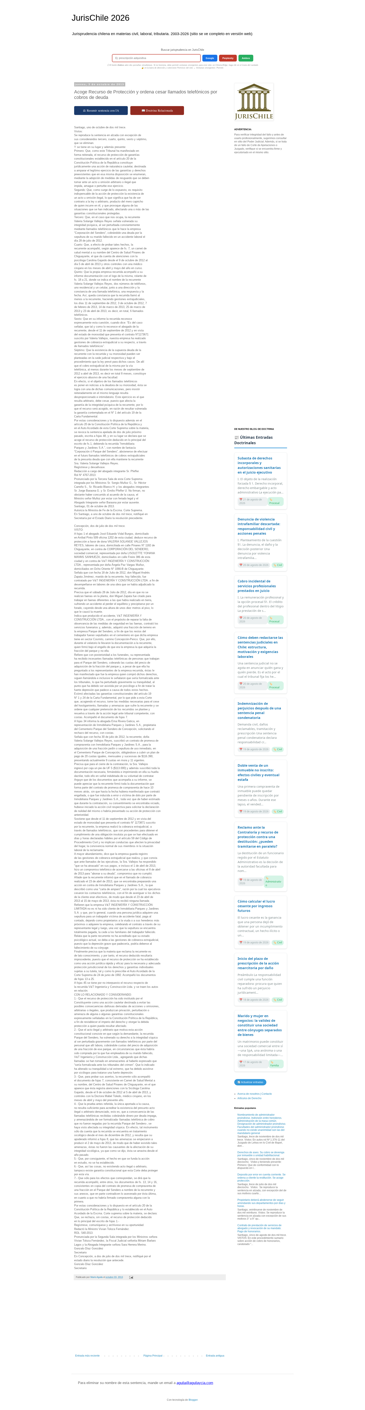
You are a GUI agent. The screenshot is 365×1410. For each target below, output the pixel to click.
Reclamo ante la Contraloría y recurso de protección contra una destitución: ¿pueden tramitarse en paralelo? (258, 837)
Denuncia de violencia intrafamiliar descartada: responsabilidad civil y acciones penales (259, 526)
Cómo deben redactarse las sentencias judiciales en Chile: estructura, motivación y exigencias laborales (260, 647)
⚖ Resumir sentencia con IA (101, 110)
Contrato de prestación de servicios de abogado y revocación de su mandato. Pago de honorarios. (259, 1228)
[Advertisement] (149, 1319)
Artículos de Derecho (249, 1098)
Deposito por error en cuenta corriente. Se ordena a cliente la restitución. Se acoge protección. (261, 1177)
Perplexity (227, 58)
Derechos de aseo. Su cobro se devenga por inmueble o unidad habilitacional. (260, 1154)
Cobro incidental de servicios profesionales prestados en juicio (257, 586)
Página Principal (152, 1355)
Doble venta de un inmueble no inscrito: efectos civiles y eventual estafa (258, 772)
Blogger (193, 1399)
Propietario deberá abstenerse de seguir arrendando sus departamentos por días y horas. (261, 1203)
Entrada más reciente (87, 1355)
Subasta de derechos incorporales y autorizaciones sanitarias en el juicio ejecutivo (259, 465)
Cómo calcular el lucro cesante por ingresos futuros (256, 906)
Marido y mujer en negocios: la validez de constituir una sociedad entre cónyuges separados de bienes (260, 1025)
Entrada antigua (215, 1355)
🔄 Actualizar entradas (250, 1082)
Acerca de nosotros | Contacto (254, 1093)
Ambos (246, 58)
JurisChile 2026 (100, 17)
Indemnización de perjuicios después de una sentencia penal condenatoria (259, 710)
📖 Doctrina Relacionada (157, 110)
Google (210, 58)
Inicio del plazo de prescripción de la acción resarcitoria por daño (258, 963)
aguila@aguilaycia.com (195, 1383)
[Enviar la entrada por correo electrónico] (131, 1277)
